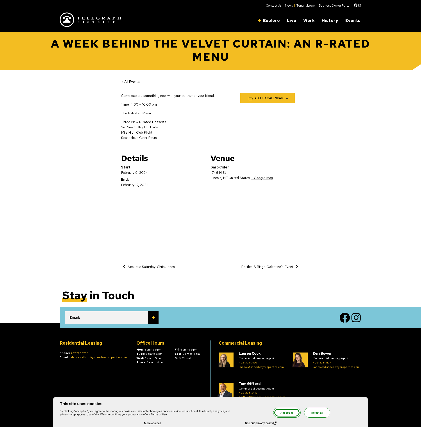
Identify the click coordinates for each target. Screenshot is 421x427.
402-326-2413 (248, 393)
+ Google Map (262, 177)
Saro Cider (219, 167)
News (289, 5)
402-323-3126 (248, 362)
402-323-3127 (322, 362)
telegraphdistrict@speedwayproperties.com (98, 357)
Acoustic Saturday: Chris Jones (151, 266)
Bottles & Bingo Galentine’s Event (267, 266)
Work (309, 20)
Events (352, 20)
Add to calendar (269, 98)
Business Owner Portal (334, 5)
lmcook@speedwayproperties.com (261, 367)
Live (291, 20)
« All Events (130, 81)
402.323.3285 (79, 353)
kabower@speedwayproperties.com (336, 367)
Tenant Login (305, 5)
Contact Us (273, 5)
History (330, 20)
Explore (271, 20)
